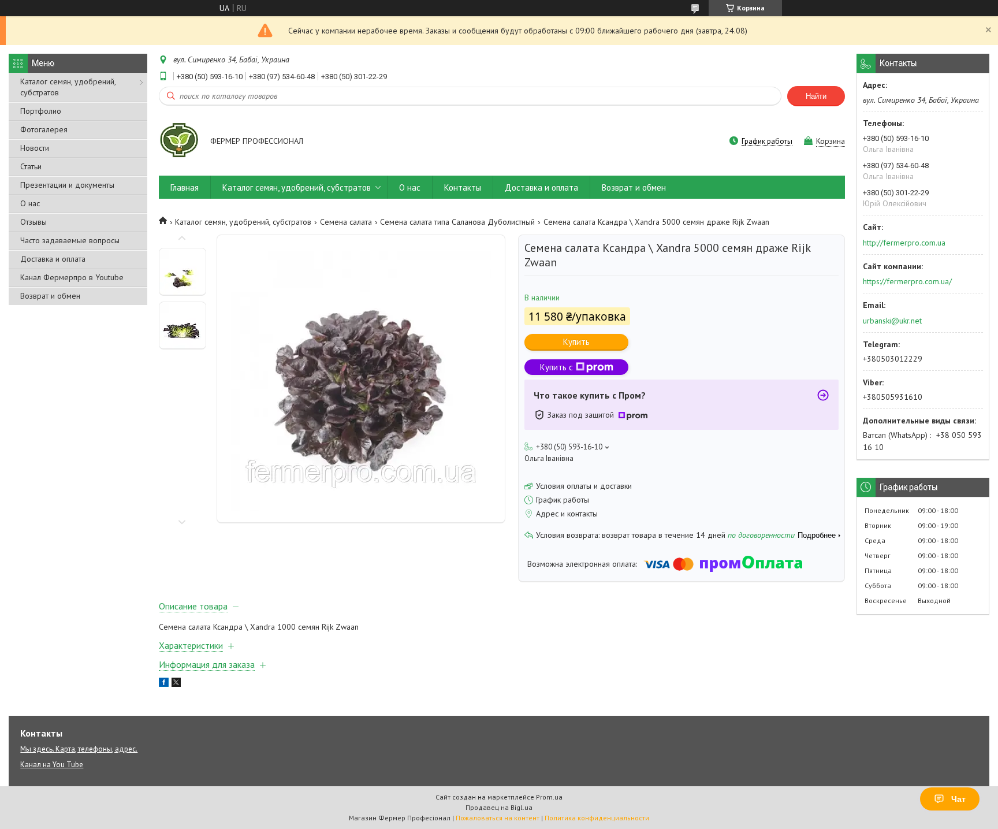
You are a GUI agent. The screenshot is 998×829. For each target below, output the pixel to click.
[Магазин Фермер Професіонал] (179, 142)
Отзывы (33, 222)
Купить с (556, 367)
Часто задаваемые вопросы (70, 240)
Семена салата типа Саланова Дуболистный (457, 222)
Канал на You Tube (51, 764)
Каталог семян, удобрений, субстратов (68, 87)
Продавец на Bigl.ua (499, 807)
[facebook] (164, 684)
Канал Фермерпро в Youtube (72, 277)
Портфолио (40, 111)
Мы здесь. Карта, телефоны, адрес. (78, 749)
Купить (576, 341)
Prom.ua (549, 797)
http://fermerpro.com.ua (904, 242)
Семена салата (346, 222)
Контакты (462, 187)
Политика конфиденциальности (597, 817)
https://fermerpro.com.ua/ (907, 281)
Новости (34, 148)
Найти (816, 96)
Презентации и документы (67, 185)
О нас (30, 203)
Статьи (31, 166)
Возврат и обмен (50, 296)
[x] (176, 684)
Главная (184, 187)
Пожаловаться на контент (497, 817)
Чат (958, 799)
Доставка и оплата (52, 259)
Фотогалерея (44, 129)
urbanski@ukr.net (892, 320)
